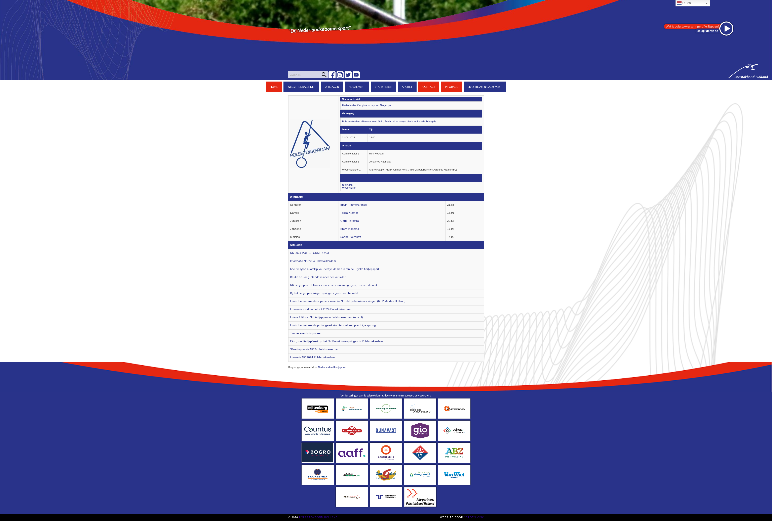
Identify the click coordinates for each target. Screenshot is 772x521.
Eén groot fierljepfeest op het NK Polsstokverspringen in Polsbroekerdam (336, 341)
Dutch (686, 3)
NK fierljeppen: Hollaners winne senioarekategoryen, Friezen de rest (333, 285)
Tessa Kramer (349, 212)
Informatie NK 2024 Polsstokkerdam (313, 261)
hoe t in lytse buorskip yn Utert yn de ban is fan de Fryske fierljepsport (334, 269)
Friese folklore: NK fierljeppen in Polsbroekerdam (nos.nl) (326, 317)
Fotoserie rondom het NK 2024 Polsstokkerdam (320, 309)
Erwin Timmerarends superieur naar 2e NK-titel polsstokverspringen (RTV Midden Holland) (348, 301)
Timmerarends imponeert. (306, 333)
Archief (407, 86)
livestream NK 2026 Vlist (485, 86)
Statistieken (383, 86)
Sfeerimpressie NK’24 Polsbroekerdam (314, 349)
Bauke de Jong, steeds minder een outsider (318, 277)
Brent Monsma (349, 228)
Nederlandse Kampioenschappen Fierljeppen (367, 105)
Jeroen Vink (474, 517)
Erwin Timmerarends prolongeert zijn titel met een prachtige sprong (333, 325)
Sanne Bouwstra (350, 236)
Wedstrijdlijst (349, 187)
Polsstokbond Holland (318, 517)
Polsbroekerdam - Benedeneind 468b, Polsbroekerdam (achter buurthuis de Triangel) (389, 121)
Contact (428, 86)
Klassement (357, 86)
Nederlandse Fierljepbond (332, 367)
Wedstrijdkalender (301, 86)
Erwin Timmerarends (353, 204)
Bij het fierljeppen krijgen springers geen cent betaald (324, 293)
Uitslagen (332, 86)
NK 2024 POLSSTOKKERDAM (309, 252)
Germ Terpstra (349, 220)
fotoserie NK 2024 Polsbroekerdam (312, 357)
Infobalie (451, 86)
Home (274, 86)
